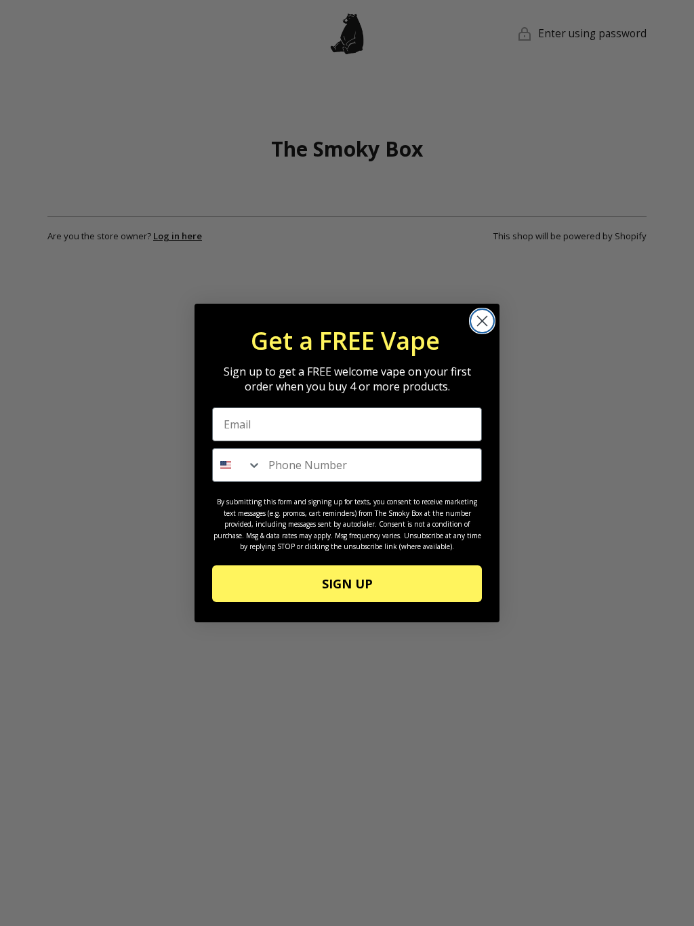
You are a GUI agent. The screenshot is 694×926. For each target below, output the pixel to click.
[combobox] (237, 465)
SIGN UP (347, 584)
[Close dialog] (482, 321)
